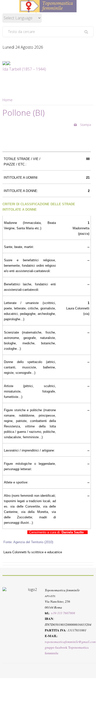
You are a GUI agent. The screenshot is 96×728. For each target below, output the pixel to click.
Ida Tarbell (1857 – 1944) (24, 69)
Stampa (85, 124)
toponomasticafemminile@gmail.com (70, 642)
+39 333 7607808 (63, 613)
